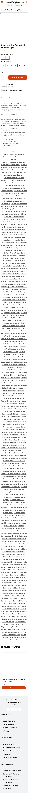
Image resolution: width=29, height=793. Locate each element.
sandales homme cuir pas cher (14, 468)
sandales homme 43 (17, 445)
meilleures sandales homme (10, 229)
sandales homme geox (12, 487)
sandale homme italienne (16, 271)
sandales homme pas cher (10, 502)
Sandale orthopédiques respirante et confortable (13, 680)
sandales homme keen (17, 492)
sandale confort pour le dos (11, 240)
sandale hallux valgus (19, 266)
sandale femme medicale (17, 263)
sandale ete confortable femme (13, 258)
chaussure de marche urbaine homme (13, 180)
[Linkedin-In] (15, 709)
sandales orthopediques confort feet (13, 567)
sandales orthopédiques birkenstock (14, 564)
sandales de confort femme (16, 375)
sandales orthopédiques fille (16, 583)
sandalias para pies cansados (16, 616)
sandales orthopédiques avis (16, 562)
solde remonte (17, 627)
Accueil (3, 10)
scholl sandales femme (19, 619)
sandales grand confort (8, 432)
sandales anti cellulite (10, 294)
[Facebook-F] (8, 709)
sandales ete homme (13, 409)
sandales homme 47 (8, 448)
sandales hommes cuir (18, 520)
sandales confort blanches (16, 305)
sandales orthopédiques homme (13, 588)
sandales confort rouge (17, 331)
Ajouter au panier (17, 77)
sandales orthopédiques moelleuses (14, 590)
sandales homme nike (17, 500)
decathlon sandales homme (12, 219)
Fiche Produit (5, 98)
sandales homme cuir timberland (14, 471)
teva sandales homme (14, 632)
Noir (3, 57)
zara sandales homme (14, 640)
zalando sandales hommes (17, 637)
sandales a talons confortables (13, 292)
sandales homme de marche (10, 474)
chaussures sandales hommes (14, 216)
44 (24, 65)
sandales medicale (14, 536)
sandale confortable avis (12, 245)
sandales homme (8, 440)
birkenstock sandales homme (10, 165)
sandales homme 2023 (12, 442)
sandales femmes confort (10, 422)
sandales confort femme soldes (13, 320)
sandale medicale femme (17, 276)
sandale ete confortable (18, 255)
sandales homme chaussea (18, 458)
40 (7, 65)
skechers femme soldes (17, 624)
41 (11, 65)
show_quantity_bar (8, 622)
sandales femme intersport (16, 419)
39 (3, 65)
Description (15, 98)
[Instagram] (19, 709)
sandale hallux (6, 266)
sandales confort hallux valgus (14, 323)
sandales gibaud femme (17, 429)
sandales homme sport (16, 515)
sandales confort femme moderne (13, 318)
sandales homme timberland (10, 518)
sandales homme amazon (16, 450)
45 (3, 69)
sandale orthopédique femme (11, 281)
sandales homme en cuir (17, 481)
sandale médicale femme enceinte (13, 279)
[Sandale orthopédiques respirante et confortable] (14, 664)
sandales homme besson (10, 453)
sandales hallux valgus (18, 437)
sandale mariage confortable (11, 274)
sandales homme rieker (11, 510)
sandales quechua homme (10, 609)
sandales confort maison (10, 326)
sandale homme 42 (7, 268)
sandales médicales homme (11, 541)
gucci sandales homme (14, 224)
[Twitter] (12, 709)
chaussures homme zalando (16, 214)
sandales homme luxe (10, 494)
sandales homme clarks (11, 461)
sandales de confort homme (10, 377)
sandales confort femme (12, 313)
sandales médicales (19, 538)
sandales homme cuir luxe (15, 466)
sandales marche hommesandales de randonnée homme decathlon (14, 533)
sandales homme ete (8, 484)
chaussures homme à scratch (15, 193)
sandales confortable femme (10, 333)
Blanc (7, 57)
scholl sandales (6, 619)
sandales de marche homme (10, 383)
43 (19, 65)
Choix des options (14, 687)
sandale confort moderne (16, 237)
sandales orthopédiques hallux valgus (13, 585)
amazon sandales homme (16, 162)
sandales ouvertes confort (11, 598)
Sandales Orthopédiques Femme (17, 10)
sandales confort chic (10, 307)
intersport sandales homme (17, 227)
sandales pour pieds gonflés (16, 606)
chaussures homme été (10, 196)
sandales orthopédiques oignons (14, 593)
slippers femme (6, 627)
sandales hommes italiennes (10, 523)
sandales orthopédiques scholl (14, 596)
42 (15, 65)
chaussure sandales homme (13, 183)
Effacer (3, 73)
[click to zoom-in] (14, 26)
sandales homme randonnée (17, 507)
